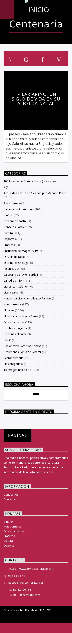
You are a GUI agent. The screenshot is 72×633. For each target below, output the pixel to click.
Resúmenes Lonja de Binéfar (22, 352)
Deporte (9, 239)
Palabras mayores (15, 328)
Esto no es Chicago (16, 263)
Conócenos (11, 494)
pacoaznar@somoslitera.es (26, 582)
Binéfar (8, 215)
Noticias (9, 310)
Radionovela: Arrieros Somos (22, 346)
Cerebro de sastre (15, 221)
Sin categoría (12, 364)
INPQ (42, 610)
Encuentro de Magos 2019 (21, 251)
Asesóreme (11, 203)
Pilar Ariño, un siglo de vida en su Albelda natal (36, 98)
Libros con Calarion (16, 286)
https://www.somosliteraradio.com (31, 569)
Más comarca (12, 304)
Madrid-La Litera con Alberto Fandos (27, 298)
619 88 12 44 (16, 575)
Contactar (10, 499)
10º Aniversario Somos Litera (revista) (28, 181)
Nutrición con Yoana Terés (21, 316)
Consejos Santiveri (16, 227)
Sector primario (14, 358)
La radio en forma (15, 280)
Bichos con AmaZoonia (19, 209)
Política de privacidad (13, 610)
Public (7, 340)
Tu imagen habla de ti (18, 370)
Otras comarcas (14, 322)
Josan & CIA (11, 268)
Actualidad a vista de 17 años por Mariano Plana (35, 193)
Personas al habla (15, 334)
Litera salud (11, 292)
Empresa (9, 245)
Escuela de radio (14, 257)
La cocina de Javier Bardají (21, 274)
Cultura (8, 233)
